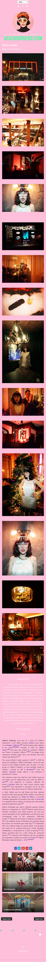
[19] (8, 834)
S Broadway (28, 769)
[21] (29, 839)
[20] (37, 837)
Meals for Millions (28, 797)
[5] (15, 747)
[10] (28, 751)
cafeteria (31, 743)
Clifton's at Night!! (23, 679)
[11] (30, 751)
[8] (8, 749)
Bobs (5, 868)
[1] (20, 744)
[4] (14, 747)
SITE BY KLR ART (23, 951)
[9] (9, 749)
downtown (12, 772)
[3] (13, 747)
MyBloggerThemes (36, 953)
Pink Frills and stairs (9, 889)
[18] (40, 830)
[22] (31, 839)
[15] (9, 786)
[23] (33, 839)
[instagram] (27, 6)
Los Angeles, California (11, 745)
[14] (7, 781)
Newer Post (6, 919)
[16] (26, 809)
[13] (34, 769)
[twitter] (22, 6)
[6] (17, 747)
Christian (12, 784)
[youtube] (18, 6)
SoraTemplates (14, 953)
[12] (19, 756)
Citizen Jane (27, 729)
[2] (21, 744)
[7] (18, 747)
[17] (8, 818)
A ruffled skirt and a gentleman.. (13, 909)
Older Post (39, 919)
